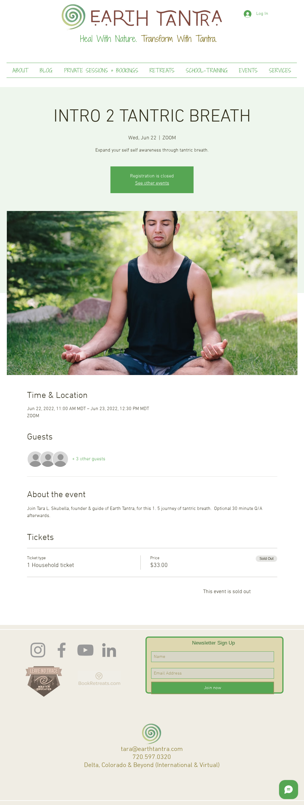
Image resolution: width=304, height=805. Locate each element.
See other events (152, 183)
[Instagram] (38, 650)
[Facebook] (62, 650)
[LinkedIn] (109, 650)
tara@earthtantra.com (152, 749)
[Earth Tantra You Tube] (85, 650)
